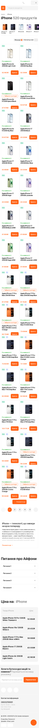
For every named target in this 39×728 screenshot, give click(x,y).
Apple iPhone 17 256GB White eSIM (27, 227)
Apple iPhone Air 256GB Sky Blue (26, 65)
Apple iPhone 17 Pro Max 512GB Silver (27, 324)
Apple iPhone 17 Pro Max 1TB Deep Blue (9, 388)
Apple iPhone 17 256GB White (8, 162)
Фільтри (18, 40)
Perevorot (11, 719)
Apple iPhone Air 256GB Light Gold (8, 65)
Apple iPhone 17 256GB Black (26, 130)
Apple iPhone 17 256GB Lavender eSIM (28, 259)
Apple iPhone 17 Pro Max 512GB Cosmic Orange (27, 357)
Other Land (10, 721)
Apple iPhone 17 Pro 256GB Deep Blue (27, 456)
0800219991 (23, 3)
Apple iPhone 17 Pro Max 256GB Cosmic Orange (9, 328)
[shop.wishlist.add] (18, 46)
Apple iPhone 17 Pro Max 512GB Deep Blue (10, 356)
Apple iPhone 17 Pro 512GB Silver (27, 488)
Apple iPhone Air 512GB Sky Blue (8, 130)
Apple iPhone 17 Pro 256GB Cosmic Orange (9, 489)
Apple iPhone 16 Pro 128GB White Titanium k (14, 619)
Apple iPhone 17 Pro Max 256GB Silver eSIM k (13, 638)
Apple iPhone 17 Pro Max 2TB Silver (9, 421)
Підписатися (31, 680)
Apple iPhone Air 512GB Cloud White (27, 97)
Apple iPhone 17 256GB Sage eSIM (8, 259)
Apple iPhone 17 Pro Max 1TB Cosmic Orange (27, 389)
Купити (14, 72)
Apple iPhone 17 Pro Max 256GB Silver (9, 294)
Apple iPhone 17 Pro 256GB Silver (9, 453)
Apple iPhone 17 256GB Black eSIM (9, 227)
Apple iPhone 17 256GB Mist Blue (26, 162)
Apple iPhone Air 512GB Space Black (9, 100)
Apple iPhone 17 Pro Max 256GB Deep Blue (28, 294)
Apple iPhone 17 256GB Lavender (26, 194)
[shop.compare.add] (15, 45)
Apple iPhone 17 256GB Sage (8, 194)
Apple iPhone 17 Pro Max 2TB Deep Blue (27, 421)
